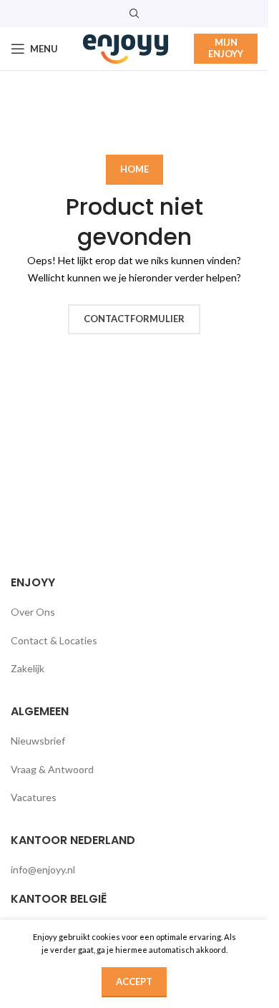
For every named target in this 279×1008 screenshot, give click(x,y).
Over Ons (33, 612)
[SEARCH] (241, 116)
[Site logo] (126, 48)
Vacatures (34, 797)
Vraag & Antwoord (52, 769)
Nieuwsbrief (38, 741)
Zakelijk (27, 668)
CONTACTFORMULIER (134, 318)
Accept (134, 981)
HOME (134, 169)
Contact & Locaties (54, 640)
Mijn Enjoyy (225, 48)
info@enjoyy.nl (43, 869)
